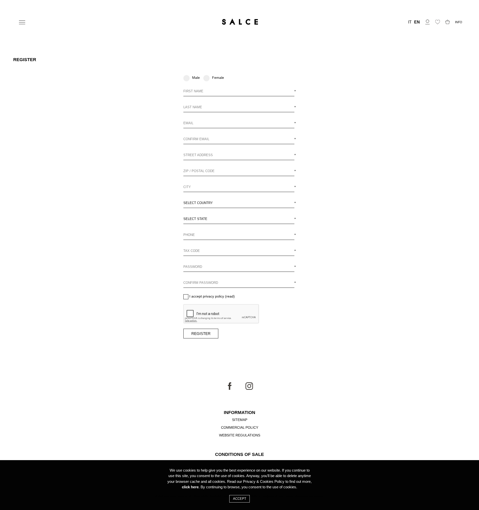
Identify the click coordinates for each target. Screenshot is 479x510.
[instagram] (249, 389)
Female (218, 78)
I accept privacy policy (206, 296)
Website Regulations (239, 435)
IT (410, 22)
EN (417, 22)
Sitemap (239, 420)
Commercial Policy (239, 427)
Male (196, 78)
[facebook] (230, 389)
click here (190, 487)
